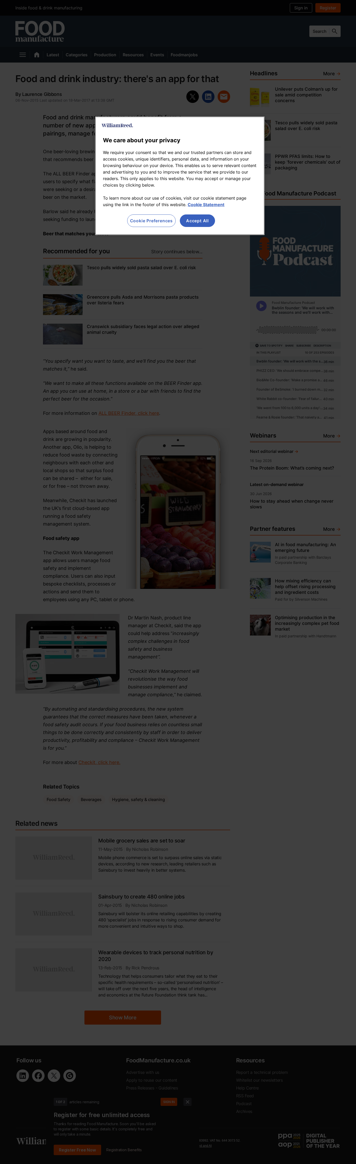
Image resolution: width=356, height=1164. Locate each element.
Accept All (197, 220)
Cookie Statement (206, 204)
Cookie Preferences (151, 220)
